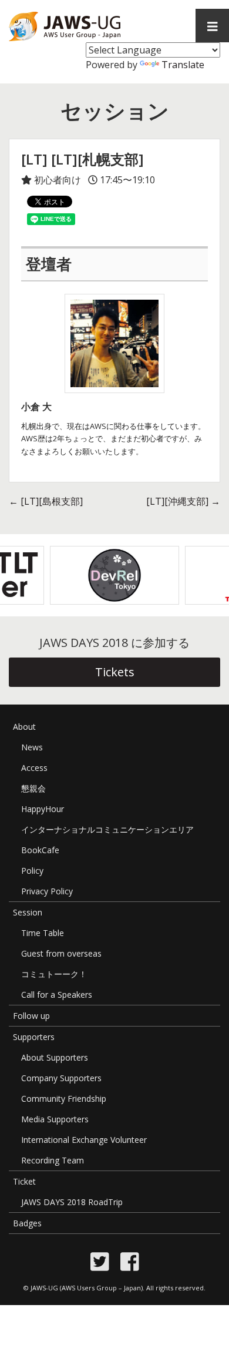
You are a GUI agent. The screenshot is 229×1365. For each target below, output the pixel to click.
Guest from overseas (61, 953)
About (24, 726)
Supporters (34, 1036)
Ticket (24, 1181)
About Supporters (54, 1057)
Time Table (42, 932)
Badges (27, 1223)
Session (27, 912)
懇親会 (33, 788)
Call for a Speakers (56, 994)
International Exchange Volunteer (84, 1139)
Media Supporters (55, 1119)
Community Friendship (63, 1098)
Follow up (31, 1015)
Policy (32, 870)
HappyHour (42, 808)
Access (34, 767)
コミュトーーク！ (54, 974)
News (32, 747)
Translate (182, 64)
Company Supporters (61, 1078)
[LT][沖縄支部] (183, 501)
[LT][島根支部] (46, 501)
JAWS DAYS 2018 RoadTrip (72, 1202)
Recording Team (52, 1160)
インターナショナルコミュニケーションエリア (107, 829)
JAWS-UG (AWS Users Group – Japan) (87, 1287)
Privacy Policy (47, 891)
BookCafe (40, 850)
